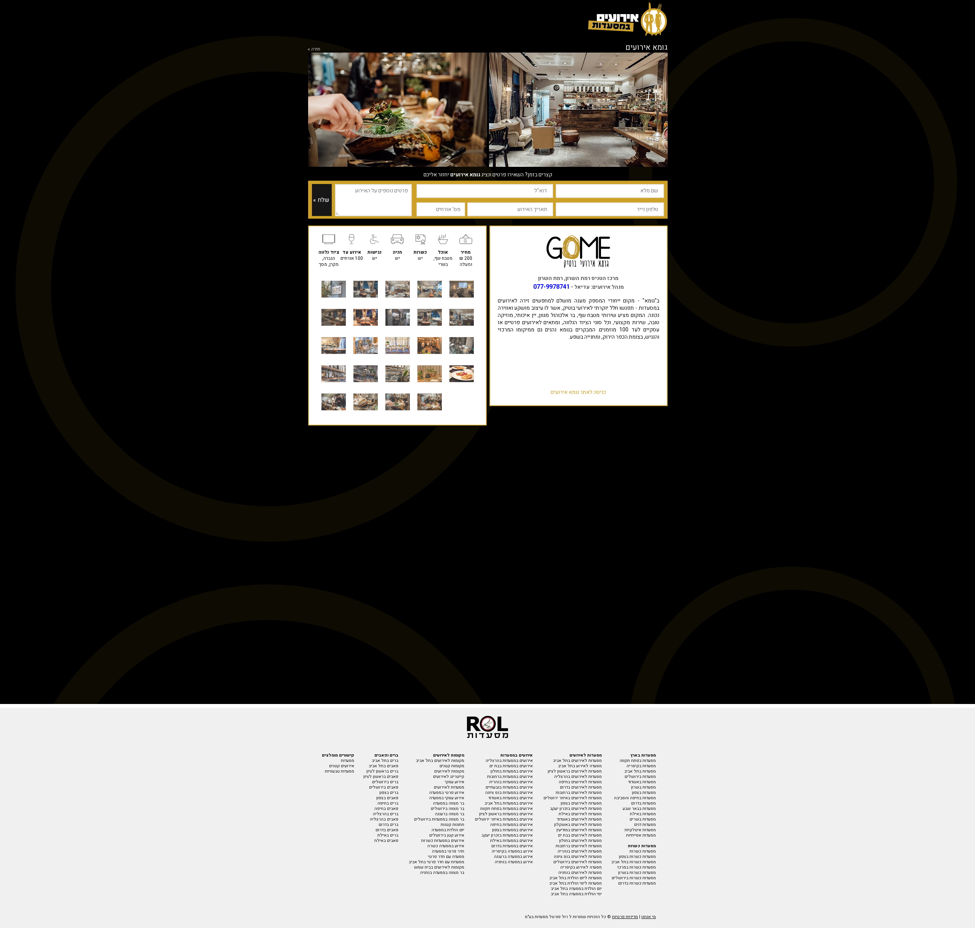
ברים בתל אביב (385, 760)
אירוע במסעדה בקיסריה (512, 851)
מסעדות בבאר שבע (639, 808)
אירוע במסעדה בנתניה (514, 862)
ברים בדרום (388, 824)
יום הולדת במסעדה (448, 830)
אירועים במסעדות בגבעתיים (509, 787)
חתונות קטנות (452, 824)
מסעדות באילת (643, 814)
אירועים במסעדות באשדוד (510, 798)
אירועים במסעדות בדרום (512, 846)
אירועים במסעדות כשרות (442, 840)
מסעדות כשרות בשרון (637, 872)
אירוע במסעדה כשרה (445, 846)
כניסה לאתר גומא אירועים (578, 392)
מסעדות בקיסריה (641, 766)
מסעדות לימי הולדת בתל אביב (575, 883)
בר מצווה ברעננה (449, 814)
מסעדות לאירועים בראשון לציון (575, 771)
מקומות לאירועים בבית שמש (439, 867)
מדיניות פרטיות (625, 917)
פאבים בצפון (387, 798)
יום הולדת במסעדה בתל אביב (576, 888)
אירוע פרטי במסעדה (446, 792)
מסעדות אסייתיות (641, 835)
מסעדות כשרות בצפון (637, 856)
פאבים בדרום (387, 830)
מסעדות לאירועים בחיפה (580, 782)
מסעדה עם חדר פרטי (446, 856)
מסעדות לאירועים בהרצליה (578, 776)
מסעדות (347, 760)
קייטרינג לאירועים (448, 776)
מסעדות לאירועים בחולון (580, 840)
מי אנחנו (648, 917)
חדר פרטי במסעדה (448, 851)
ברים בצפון (388, 792)
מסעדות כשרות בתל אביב (633, 862)
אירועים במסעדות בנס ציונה (509, 792)
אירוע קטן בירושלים (446, 835)
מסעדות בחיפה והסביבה (635, 798)
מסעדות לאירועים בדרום (581, 787)
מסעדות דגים (645, 824)
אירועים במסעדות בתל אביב (508, 803)
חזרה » (314, 49)
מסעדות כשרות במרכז (636, 867)
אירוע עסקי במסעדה (446, 798)
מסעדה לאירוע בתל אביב (580, 766)
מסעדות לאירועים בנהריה (580, 851)
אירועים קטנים (341, 766)
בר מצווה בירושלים (447, 808)
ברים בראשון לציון (382, 771)
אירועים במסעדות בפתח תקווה (506, 808)
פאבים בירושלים (383, 787)
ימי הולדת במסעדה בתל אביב (576, 894)
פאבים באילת (386, 840)
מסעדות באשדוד (642, 782)
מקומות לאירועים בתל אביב (440, 760)
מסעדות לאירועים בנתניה (580, 872)
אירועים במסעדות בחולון (512, 771)
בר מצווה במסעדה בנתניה (442, 872)
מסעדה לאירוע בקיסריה (581, 867)
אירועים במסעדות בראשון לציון (506, 814)
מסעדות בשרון (643, 787)
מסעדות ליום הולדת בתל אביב (575, 878)
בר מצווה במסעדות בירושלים (439, 819)
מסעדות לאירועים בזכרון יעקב (576, 808)
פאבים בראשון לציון (380, 776)
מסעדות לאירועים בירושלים (577, 862)
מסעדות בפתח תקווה (638, 760)
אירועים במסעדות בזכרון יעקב (507, 835)
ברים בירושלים (385, 782)
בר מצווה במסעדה (448, 803)
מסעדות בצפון (644, 792)
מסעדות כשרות (643, 851)
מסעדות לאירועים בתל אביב (577, 760)
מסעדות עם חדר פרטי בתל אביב (436, 862)
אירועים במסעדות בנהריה (511, 782)
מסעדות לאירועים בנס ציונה (578, 856)
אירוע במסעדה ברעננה (513, 856)
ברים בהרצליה (385, 814)
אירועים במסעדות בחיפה (511, 824)
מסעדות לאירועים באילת (580, 814)
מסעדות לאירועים (449, 787)
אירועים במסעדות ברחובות (510, 776)
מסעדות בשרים (643, 819)
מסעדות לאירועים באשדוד (579, 819)
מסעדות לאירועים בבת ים (580, 835)
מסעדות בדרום (643, 803)
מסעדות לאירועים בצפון (581, 803)
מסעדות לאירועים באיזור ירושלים (572, 798)
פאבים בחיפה (386, 808)
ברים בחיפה (387, 803)
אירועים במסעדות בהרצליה (509, 760)
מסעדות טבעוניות (339, 771)
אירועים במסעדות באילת (511, 840)
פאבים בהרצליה (384, 819)
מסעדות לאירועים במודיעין (579, 830)
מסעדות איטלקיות (640, 830)
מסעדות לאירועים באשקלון (578, 824)
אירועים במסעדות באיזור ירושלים (504, 819)
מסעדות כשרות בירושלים (634, 878)
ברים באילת (387, 835)
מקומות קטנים (452, 766)
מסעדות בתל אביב (640, 771)
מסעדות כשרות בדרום (637, 883)
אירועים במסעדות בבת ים (511, 766)
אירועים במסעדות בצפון (512, 830)
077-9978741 (551, 286)
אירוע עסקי (454, 782)
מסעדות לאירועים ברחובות (579, 792)
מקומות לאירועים (449, 771)
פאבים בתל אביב (383, 766)
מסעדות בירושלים (640, 776)
